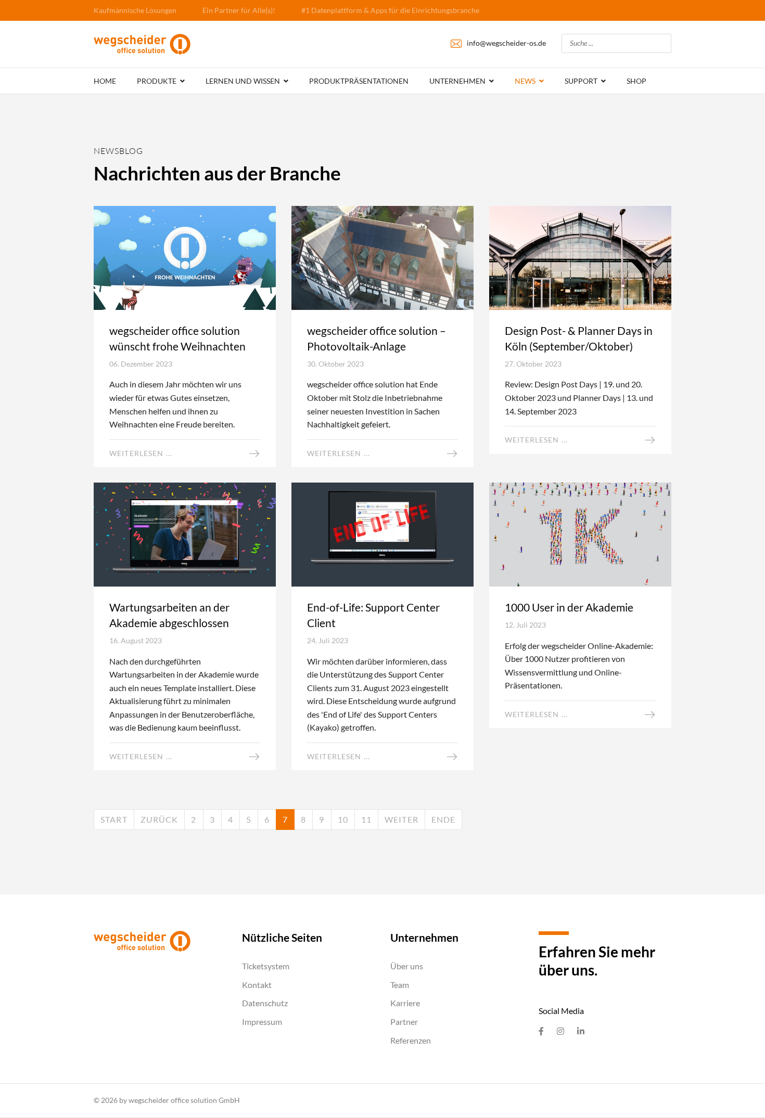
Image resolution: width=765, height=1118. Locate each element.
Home (105, 80)
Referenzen (410, 1040)
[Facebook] (541, 1031)
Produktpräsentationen (359, 80)
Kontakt (257, 985)
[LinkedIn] (580, 1031)
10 (343, 819)
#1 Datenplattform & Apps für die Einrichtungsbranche (390, 10)
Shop (636, 80)
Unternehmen (457, 80)
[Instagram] (560, 1031)
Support (581, 80)
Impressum (262, 1021)
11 (366, 819)
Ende (443, 819)
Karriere (405, 1003)
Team (399, 985)
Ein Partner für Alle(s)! (238, 10)
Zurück (159, 819)
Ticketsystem (265, 966)
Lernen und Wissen (243, 80)
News (525, 80)
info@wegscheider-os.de (506, 42)
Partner (404, 1021)
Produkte (156, 80)
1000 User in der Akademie (569, 607)
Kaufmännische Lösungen (135, 10)
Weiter (401, 819)
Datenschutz (265, 1003)
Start (114, 819)
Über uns (406, 966)
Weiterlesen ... (140, 453)
